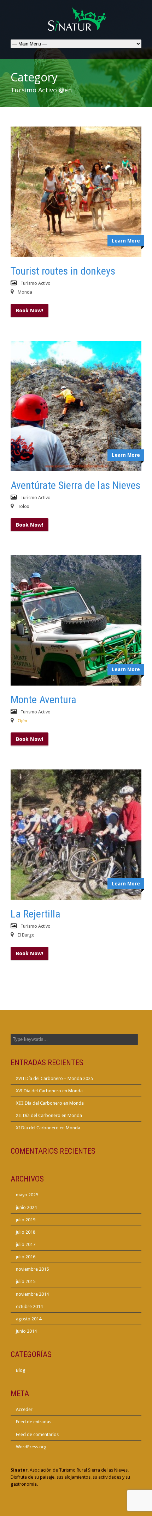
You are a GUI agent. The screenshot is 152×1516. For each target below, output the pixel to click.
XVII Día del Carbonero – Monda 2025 (54, 1078)
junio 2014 (26, 1331)
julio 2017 (25, 1244)
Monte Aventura (43, 699)
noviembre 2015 (32, 1269)
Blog (20, 1370)
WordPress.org (31, 1446)
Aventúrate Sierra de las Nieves (75, 485)
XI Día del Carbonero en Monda (48, 1127)
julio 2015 (25, 1281)
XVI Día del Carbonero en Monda (49, 1090)
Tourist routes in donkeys (63, 271)
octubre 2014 (29, 1306)
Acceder (24, 1409)
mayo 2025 (27, 1194)
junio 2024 (26, 1207)
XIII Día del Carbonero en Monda (50, 1103)
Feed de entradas (33, 1421)
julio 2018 (25, 1232)
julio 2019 (25, 1219)
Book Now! (29, 310)
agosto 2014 (28, 1318)
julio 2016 (25, 1256)
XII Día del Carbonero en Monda (49, 1115)
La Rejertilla (35, 914)
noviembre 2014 (32, 1294)
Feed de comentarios (37, 1434)
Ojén (22, 720)
